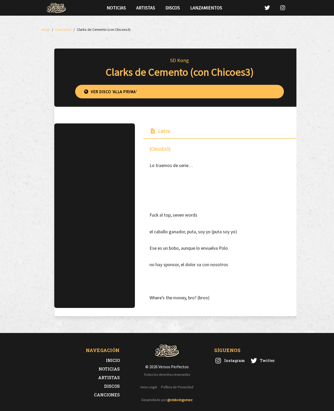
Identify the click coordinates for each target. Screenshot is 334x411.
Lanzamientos (206, 8)
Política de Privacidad (177, 387)
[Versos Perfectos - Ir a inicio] (56, 8)
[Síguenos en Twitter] (267, 8)
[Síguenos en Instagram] (282, 8)
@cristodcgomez (180, 400)
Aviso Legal (148, 387)
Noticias (116, 8)
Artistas (145, 8)
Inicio (113, 360)
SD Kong (179, 60)
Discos (172, 8)
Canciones (107, 394)
